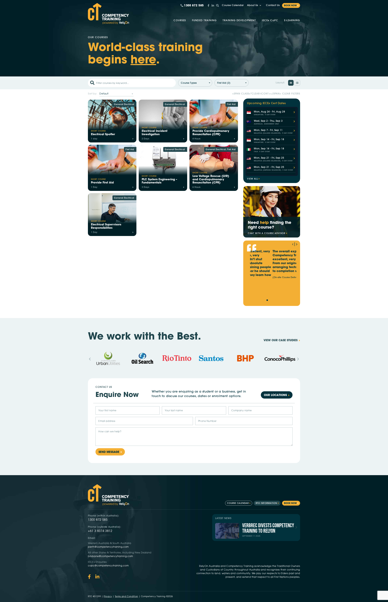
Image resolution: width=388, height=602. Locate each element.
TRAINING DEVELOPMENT (239, 20)
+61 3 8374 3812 (100, 531)
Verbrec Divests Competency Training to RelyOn (268, 528)
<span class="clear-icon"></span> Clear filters (266, 94)
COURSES (180, 20)
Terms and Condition (126, 596)
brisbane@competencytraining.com (111, 556)
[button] (297, 244)
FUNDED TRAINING (204, 20)
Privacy (108, 596)
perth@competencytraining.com (108, 547)
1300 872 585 (98, 519)
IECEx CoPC (270, 20)
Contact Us (273, 5)
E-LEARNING (292, 20)
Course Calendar (233, 5)
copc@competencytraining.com (108, 566)
